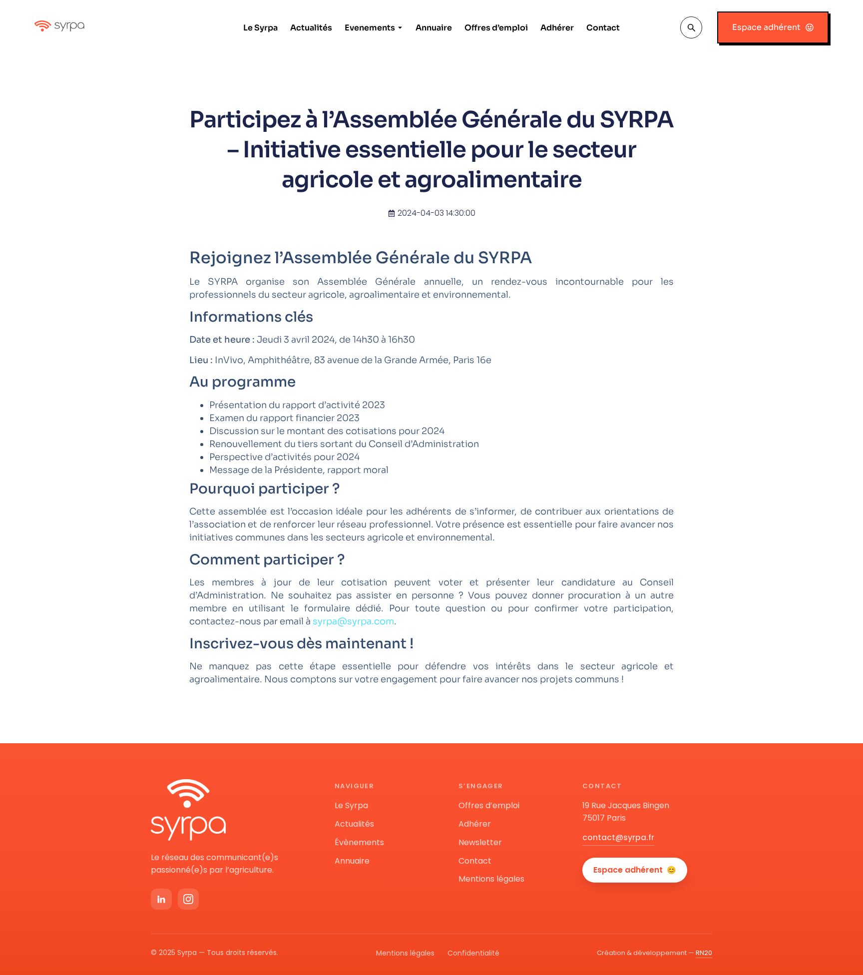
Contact (603, 27)
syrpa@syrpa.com (353, 621)
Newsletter (480, 842)
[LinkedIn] (161, 899)
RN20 (704, 953)
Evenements (370, 27)
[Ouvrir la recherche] (691, 27)
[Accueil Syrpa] (188, 810)
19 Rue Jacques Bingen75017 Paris (625, 812)
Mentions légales (491, 879)
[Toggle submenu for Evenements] (399, 28)
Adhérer (557, 27)
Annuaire (434, 27)
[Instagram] (188, 899)
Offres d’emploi (496, 27)
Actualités (311, 27)
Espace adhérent (634, 870)
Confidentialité (473, 953)
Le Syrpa (260, 27)
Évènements (359, 842)
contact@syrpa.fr (618, 837)
